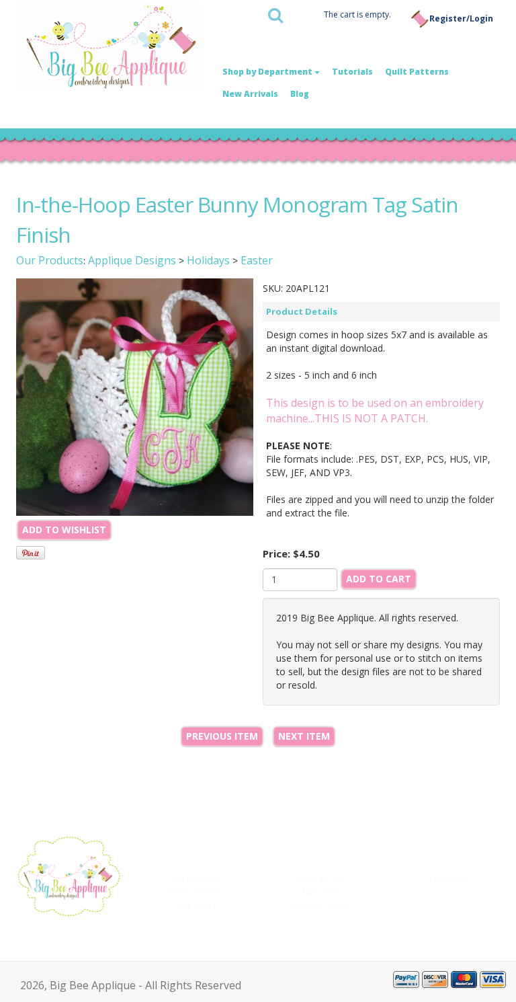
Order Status (194, 891)
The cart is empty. (357, 14)
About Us (321, 891)
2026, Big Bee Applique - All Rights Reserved (130, 985)
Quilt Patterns (417, 71)
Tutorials (352, 71)
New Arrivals (250, 94)
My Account (195, 878)
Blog (299, 94)
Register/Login (461, 18)
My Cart (195, 904)
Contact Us (321, 878)
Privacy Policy (321, 904)
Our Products (49, 260)
